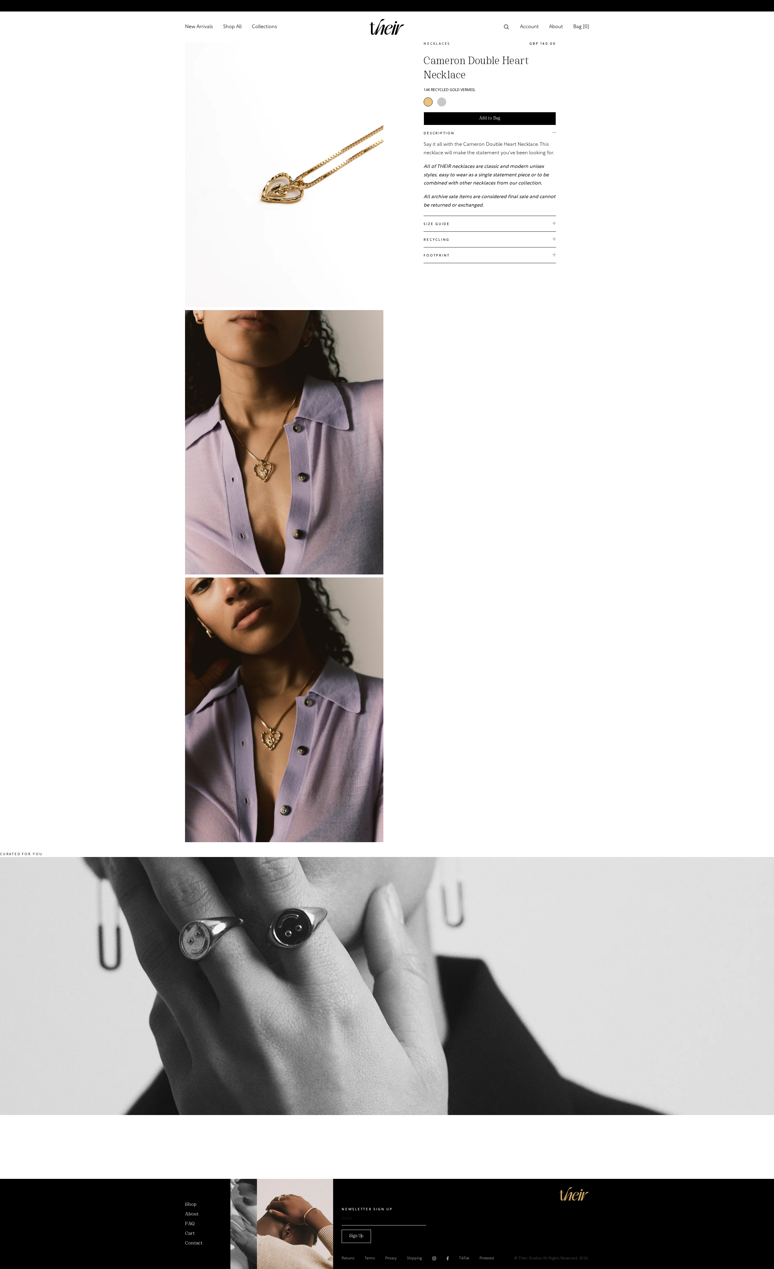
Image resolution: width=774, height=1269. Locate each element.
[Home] (574, 1194)
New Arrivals (199, 27)
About (556, 27)
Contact (194, 1243)
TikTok (464, 1258)
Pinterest (487, 1258)
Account (529, 27)
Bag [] (581, 27)
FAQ (190, 1224)
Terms (370, 1258)
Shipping (414, 1258)
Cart (190, 1233)
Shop (191, 1204)
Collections (264, 27)
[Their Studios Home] (387, 27)
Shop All (232, 27)
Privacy (391, 1258)
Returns (348, 1258)
